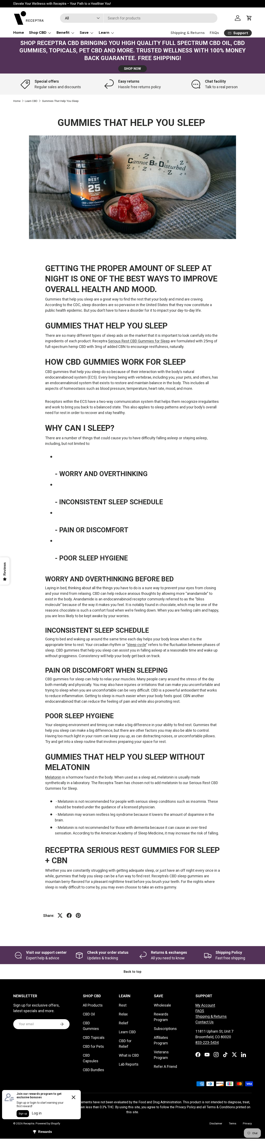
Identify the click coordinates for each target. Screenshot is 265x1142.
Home (18, 32)
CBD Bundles (93, 1070)
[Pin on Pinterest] (78, 915)
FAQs (214, 32)
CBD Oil (89, 1014)
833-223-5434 (207, 1042)
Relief (123, 1023)
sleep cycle (136, 644)
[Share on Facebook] (69, 915)
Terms (232, 1123)
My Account (205, 1005)
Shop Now (132, 68)
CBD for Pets (93, 1046)
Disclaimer (216, 1123)
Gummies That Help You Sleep (60, 101)
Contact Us (204, 1022)
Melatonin (53, 777)
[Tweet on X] (60, 915)
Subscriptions (165, 1028)
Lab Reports (129, 1064)
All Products (93, 1005)
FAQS (199, 1011)
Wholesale (162, 1005)
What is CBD (129, 1055)
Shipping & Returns (188, 32)
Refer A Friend (165, 1066)
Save (84, 32)
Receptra (28, 1123)
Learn (104, 32)
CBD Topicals (94, 1037)
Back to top (132, 972)
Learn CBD (31, 101)
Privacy (247, 1123)
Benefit (63, 32)
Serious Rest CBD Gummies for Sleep (139, 341)
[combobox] (138, 18)
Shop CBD (37, 32)
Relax (123, 1014)
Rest (122, 1005)
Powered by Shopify (48, 1123)
